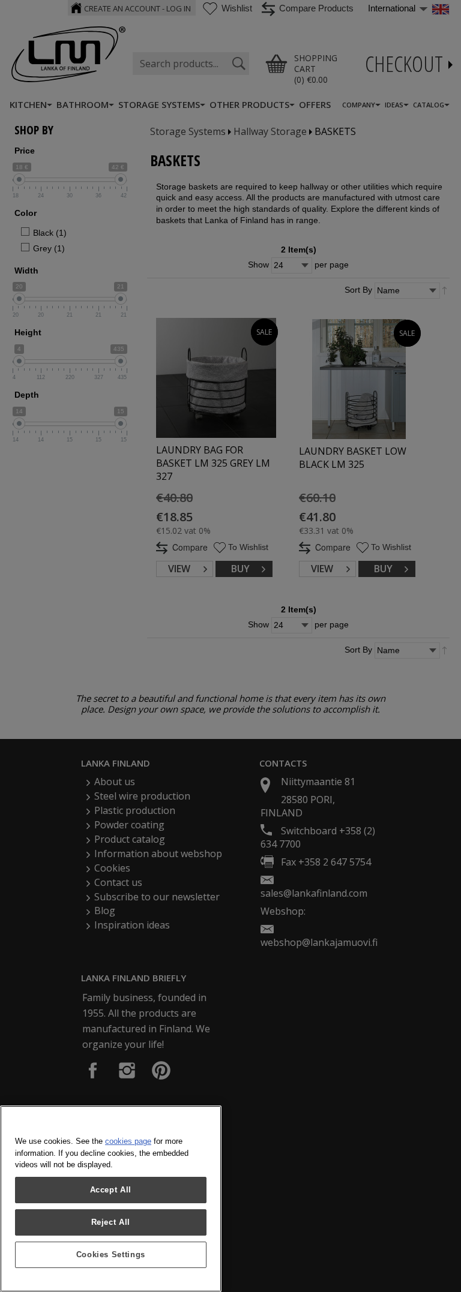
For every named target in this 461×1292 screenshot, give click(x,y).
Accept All (111, 1189)
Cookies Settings (111, 1254)
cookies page (128, 1141)
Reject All (111, 1222)
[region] (110, 1198)
